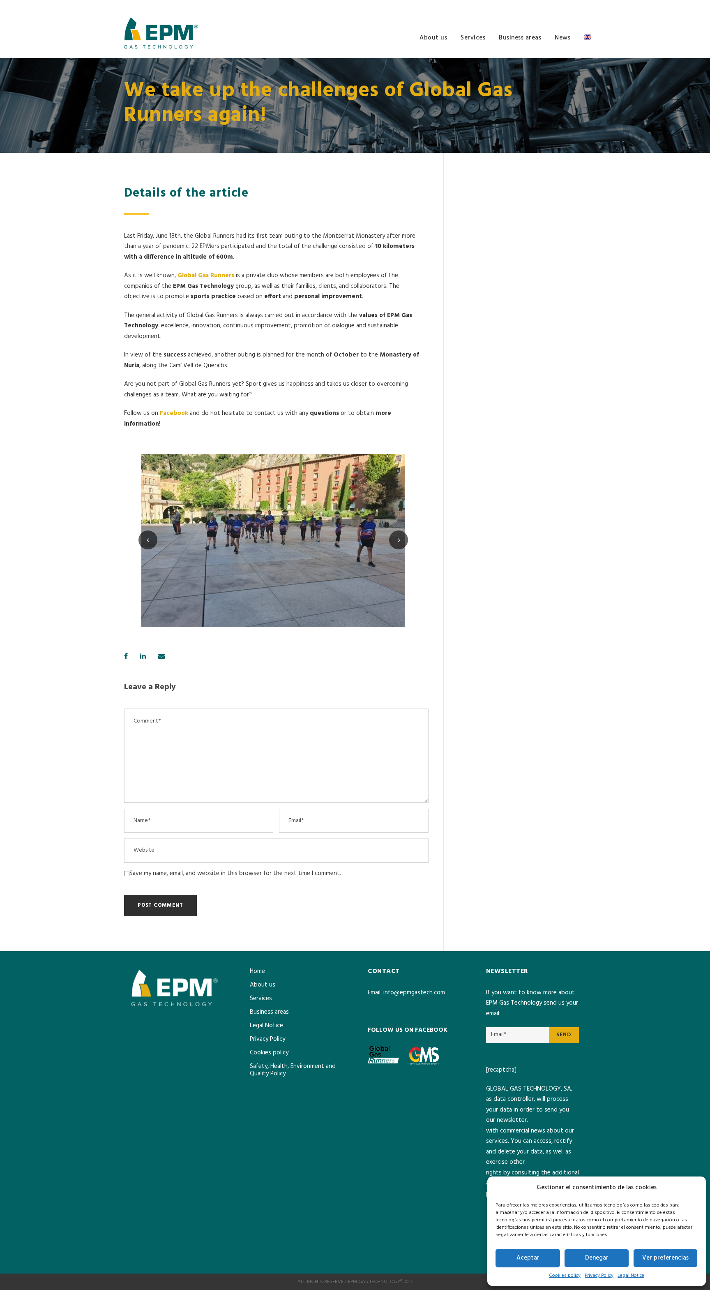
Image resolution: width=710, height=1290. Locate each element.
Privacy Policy (599, 1275)
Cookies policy (565, 1275)
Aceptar (527, 1258)
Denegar (597, 1258)
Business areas (520, 38)
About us (433, 38)
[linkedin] (584, 6)
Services (473, 38)
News (562, 38)
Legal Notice (631, 1275)
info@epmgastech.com (414, 993)
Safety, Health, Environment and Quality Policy (293, 1070)
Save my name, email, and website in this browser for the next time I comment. (235, 873)
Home (257, 971)
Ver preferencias (665, 1258)
